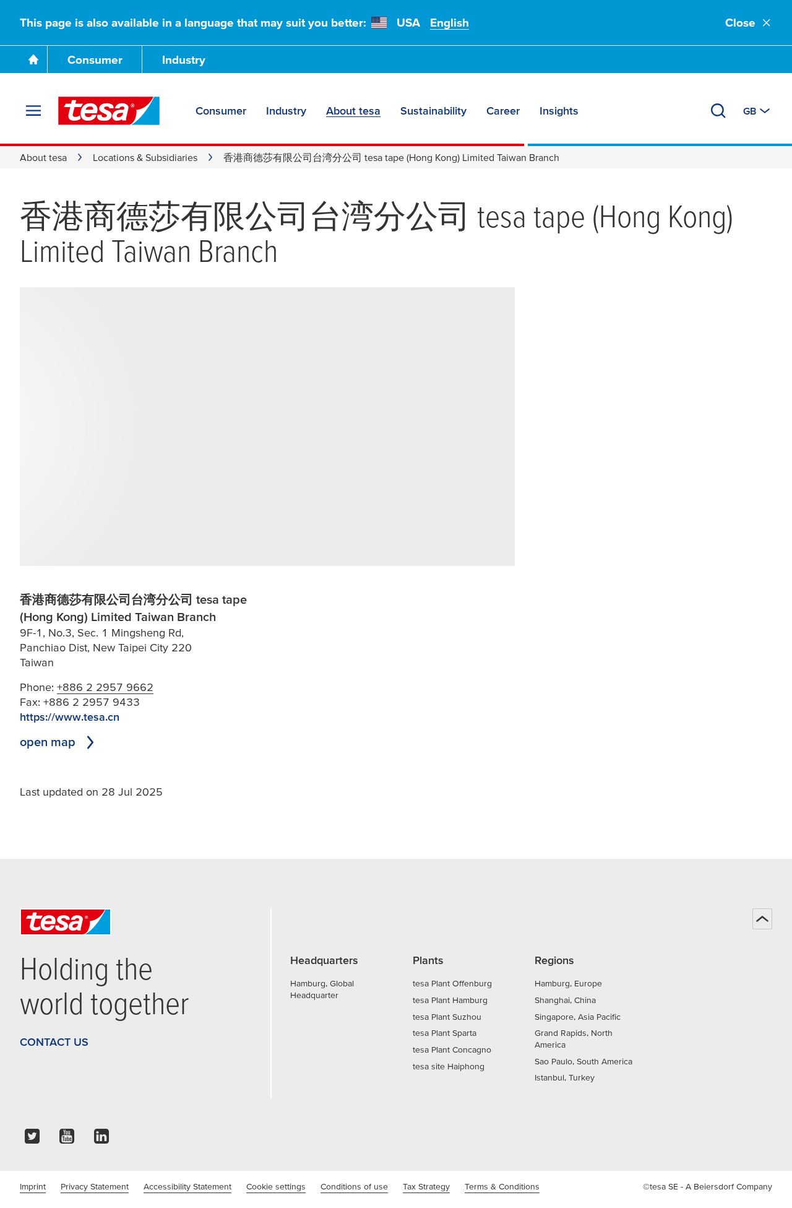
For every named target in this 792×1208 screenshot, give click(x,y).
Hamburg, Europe (568, 983)
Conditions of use (354, 1186)
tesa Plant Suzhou (447, 1017)
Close (740, 22)
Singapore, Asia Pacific (578, 1017)
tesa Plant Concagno (452, 1049)
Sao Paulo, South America (583, 1061)
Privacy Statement (95, 1186)
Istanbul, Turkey (565, 1077)
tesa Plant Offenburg (452, 983)
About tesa (43, 157)
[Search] (718, 111)
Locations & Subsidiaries (145, 157)
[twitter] (32, 1139)
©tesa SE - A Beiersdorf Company (707, 1186)
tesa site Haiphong (448, 1066)
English (449, 22)
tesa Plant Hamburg (450, 1000)
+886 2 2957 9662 (105, 686)
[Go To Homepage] (33, 59)
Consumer (95, 59)
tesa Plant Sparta (444, 1033)
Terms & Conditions (502, 1186)
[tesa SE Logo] (109, 110)
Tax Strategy (426, 1186)
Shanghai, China (565, 1000)
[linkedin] (101, 1139)
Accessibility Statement (187, 1186)
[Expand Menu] (33, 110)
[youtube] (66, 1139)
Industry (183, 59)
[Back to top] (762, 918)
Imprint (33, 1186)
